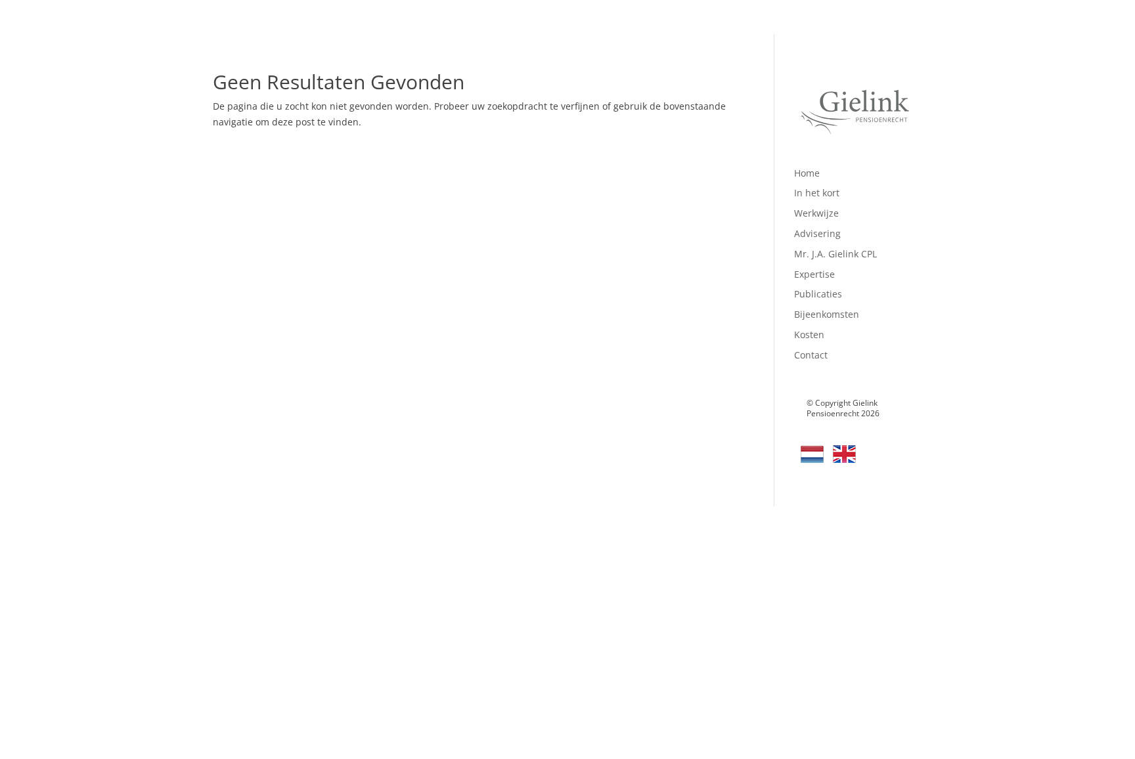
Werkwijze (816, 213)
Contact (811, 355)
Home (807, 173)
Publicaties (818, 294)
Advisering (817, 233)
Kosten (809, 334)
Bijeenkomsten (826, 314)
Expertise (814, 274)
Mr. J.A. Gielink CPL (835, 254)
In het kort (816, 192)
